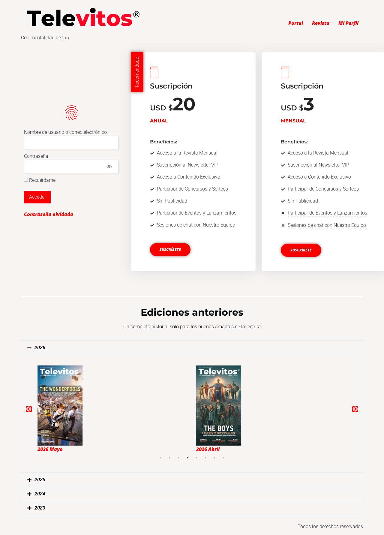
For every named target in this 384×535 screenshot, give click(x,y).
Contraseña (36, 156)
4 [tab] (187, 458)
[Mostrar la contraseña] (109, 166)
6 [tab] (205, 458)
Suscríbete (170, 249)
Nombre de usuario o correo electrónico (65, 132)
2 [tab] (169, 458)
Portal (295, 23)
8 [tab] (223, 458)
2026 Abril (203, 449)
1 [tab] (161, 458)
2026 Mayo (45, 449)
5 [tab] (197, 458)
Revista (320, 23)
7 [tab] (215, 458)
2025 (39, 479)
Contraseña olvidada (48, 214)
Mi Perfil (348, 23)
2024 (39, 493)
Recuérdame (42, 180)
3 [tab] (179, 458)
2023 (39, 507)
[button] (192, 348)
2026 (39, 347)
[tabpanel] (112, 409)
